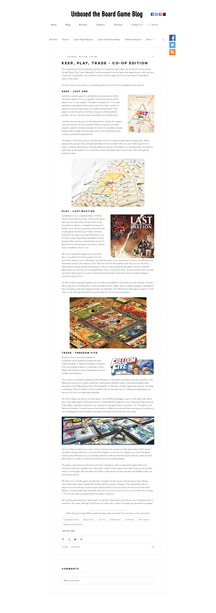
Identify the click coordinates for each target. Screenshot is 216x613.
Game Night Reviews (83, 39)
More (148, 39)
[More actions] (152, 56)
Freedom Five (115, 519)
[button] (163, 40)
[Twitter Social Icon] (156, 14)
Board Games (88, 519)
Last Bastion (129, 519)
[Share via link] (81, 539)
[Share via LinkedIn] (75, 539)
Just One (102, 519)
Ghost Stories (143, 519)
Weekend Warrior (133, 39)
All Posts (53, 39)
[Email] (164, 14)
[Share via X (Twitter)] (69, 539)
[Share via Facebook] (63, 539)
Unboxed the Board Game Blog (107, 14)
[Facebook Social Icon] (152, 14)
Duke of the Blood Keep (109, 39)
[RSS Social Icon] (172, 52)
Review (65, 39)
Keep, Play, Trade (68, 531)
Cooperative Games (71, 519)
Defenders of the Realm (72, 524)
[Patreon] (160, 14)
